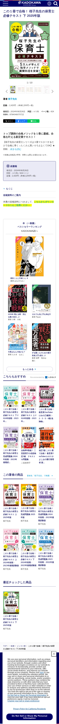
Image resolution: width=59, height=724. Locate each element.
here (42, 672)
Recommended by (37, 377)
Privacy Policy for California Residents (29, 709)
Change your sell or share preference (23, 701)
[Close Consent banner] (53, 653)
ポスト (10, 121)
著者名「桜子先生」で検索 (38, 476)
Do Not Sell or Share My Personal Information (27, 695)
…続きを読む (14, 149)
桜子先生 (12, 99)
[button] (52, 91)
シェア (22, 121)
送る (35, 121)
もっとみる (28, 369)
